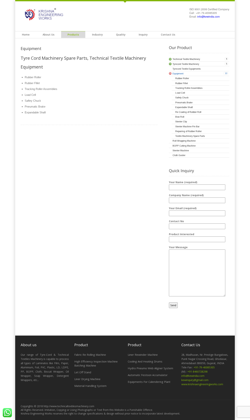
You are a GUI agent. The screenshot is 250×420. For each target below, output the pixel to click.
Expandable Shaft (35, 112)
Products (73, 34)
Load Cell (30, 94)
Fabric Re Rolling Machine (90, 354)
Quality (121, 34)
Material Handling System (90, 386)
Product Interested (181, 234)
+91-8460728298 (197, 371)
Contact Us (168, 34)
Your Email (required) (183, 208)
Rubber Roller (33, 77)
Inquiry (143, 34)
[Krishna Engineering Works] (42, 14)
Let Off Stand (82, 372)
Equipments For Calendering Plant (149, 382)
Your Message (178, 247)
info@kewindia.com (208, 16)
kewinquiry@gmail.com (194, 380)
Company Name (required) (186, 195)
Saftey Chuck (33, 100)
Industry (97, 34)
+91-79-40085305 (204, 367)
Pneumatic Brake (35, 106)
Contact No (176, 221)
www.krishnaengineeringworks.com (202, 384)
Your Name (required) (183, 182)
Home (25, 34)
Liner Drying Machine (87, 379)
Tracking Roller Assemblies (41, 88)
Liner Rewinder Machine (143, 354)
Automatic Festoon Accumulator (148, 375)
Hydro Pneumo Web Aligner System (150, 368)
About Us (48, 34)
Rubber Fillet (32, 83)
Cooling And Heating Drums (145, 361)
